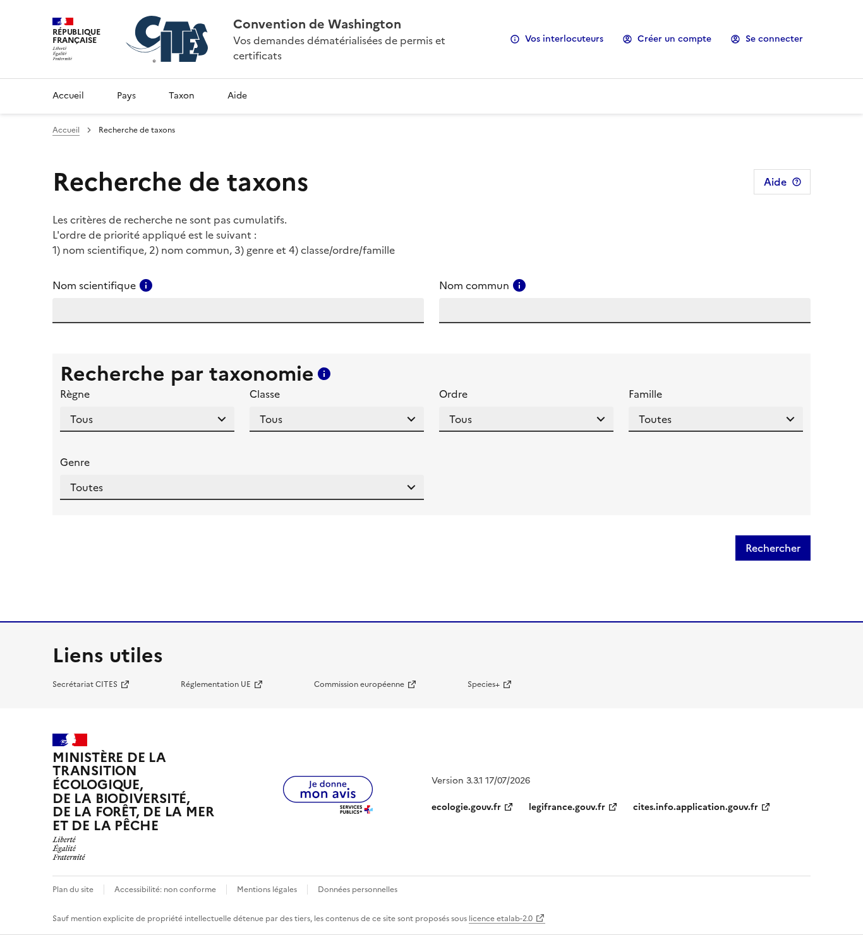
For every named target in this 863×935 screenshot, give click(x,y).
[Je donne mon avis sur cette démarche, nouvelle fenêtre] (327, 810)
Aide (237, 95)
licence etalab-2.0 (501, 918)
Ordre (453, 394)
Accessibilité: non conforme (165, 889)
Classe (265, 394)
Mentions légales (267, 889)
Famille (645, 394)
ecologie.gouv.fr (466, 807)
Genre (75, 462)
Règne (75, 394)
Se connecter (774, 38)
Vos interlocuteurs (564, 38)
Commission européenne (359, 684)
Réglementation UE (216, 684)
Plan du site (73, 889)
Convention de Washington (317, 24)
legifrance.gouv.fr (567, 807)
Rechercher (772, 548)
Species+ (484, 684)
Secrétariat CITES (85, 684)
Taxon (182, 95)
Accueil (68, 95)
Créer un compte (674, 38)
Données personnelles (357, 889)
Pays (126, 95)
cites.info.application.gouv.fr (695, 807)
